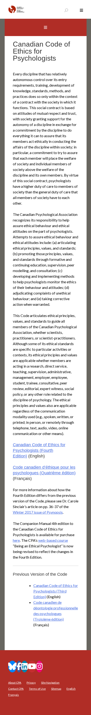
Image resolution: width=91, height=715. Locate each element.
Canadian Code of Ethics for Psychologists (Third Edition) (55, 591)
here (16, 540)
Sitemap (56, 688)
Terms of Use (37, 688)
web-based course (53, 540)
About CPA (14, 682)
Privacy (31, 682)
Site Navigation (50, 682)
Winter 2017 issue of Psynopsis (38, 512)
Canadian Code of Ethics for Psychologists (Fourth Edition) (39, 450)
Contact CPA (16, 688)
